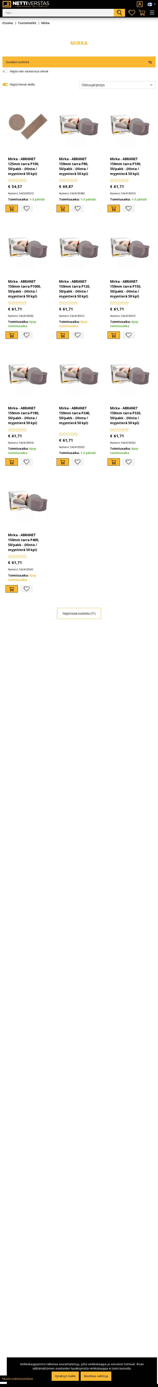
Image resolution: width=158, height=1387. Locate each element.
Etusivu (7, 23)
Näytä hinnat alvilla (22, 84)
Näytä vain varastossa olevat (29, 71)
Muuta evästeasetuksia (17, 1379)
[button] (79, 62)
